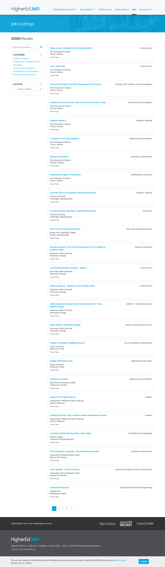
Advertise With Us (18, 546)
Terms (65, 546)
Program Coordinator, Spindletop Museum (67, 343)
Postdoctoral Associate (59, 487)
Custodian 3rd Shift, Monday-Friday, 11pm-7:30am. (71, 433)
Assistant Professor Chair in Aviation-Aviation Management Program (78, 415)
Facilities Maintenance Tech (61, 361)
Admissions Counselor (59, 379)
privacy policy (120, 560)
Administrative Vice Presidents (25, 71)
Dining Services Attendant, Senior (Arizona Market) (71, 48)
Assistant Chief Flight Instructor (63, 397)
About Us (32, 546)
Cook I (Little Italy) (57, 66)
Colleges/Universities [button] (64, 9)
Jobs (134, 9)
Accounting (17, 65)
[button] (41, 54)
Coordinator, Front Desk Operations (64, 138)
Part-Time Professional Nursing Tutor (65, 229)
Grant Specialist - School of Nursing (64, 469)
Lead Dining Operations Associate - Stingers (68, 268)
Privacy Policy (54, 546)
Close (143, 561)
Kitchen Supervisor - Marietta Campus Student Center (72, 286)
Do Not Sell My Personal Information (85, 546)
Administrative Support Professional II (65, 175)
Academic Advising (21, 58)
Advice (122, 9)
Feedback (43, 546)
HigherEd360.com (29, 549)
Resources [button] (145, 9)
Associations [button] (87, 9)
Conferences (105, 9)
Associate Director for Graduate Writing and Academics (73, 193)
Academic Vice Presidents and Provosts (29, 62)
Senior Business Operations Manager (65, 325)
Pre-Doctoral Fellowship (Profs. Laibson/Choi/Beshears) (73, 211)
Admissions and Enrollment (24, 74)
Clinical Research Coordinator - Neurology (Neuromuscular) (74, 451)
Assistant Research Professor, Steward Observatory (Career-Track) (77, 102)
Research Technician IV (59, 156)
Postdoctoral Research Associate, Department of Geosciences (75, 84)
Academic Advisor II (58, 120)
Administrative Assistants (23, 68)
